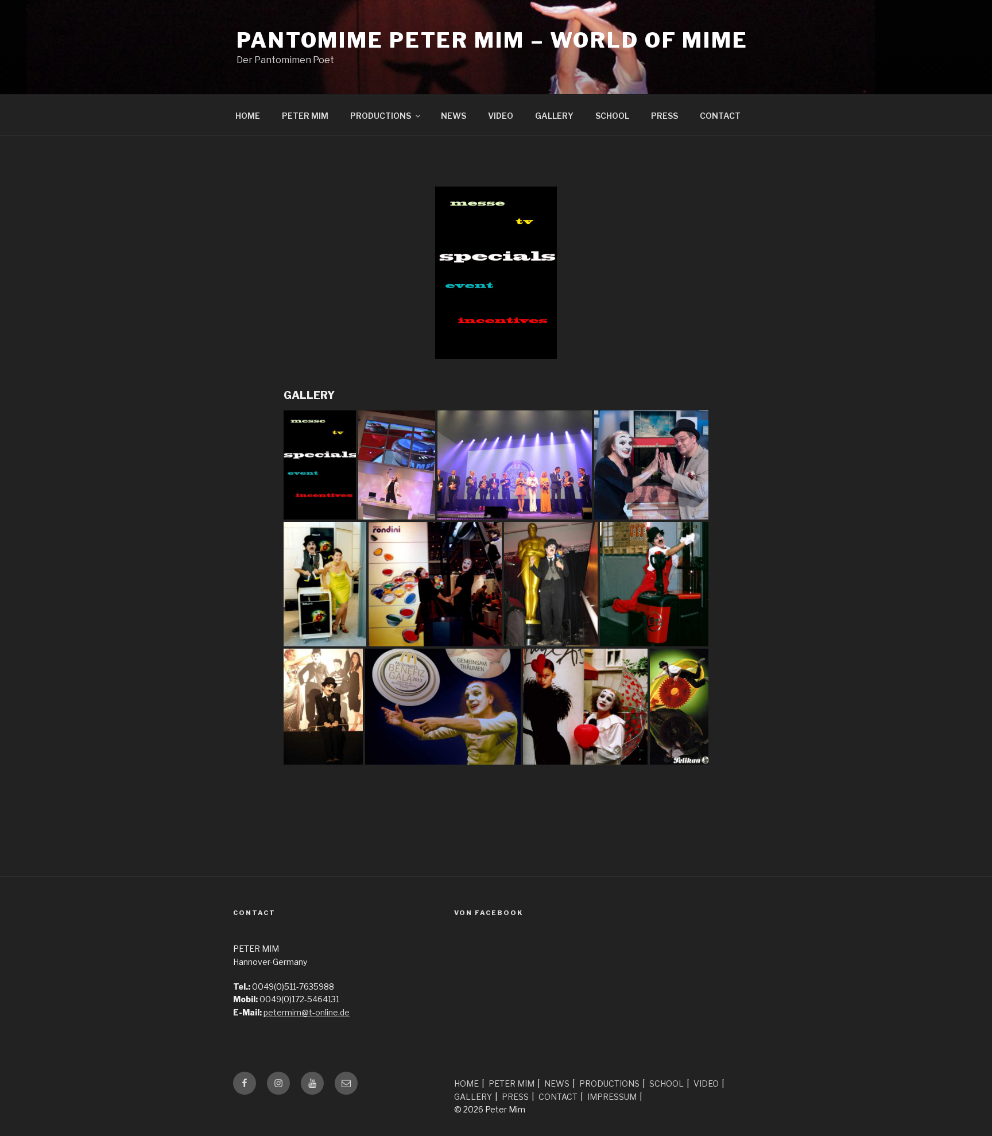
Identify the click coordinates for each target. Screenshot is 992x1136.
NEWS (453, 116)
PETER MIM (305, 116)
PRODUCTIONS (380, 116)
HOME (247, 116)
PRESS (664, 116)
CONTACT (720, 116)
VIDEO (500, 116)
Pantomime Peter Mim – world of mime (492, 40)
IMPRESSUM (612, 1097)
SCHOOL (612, 116)
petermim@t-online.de (307, 1012)
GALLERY (554, 116)
